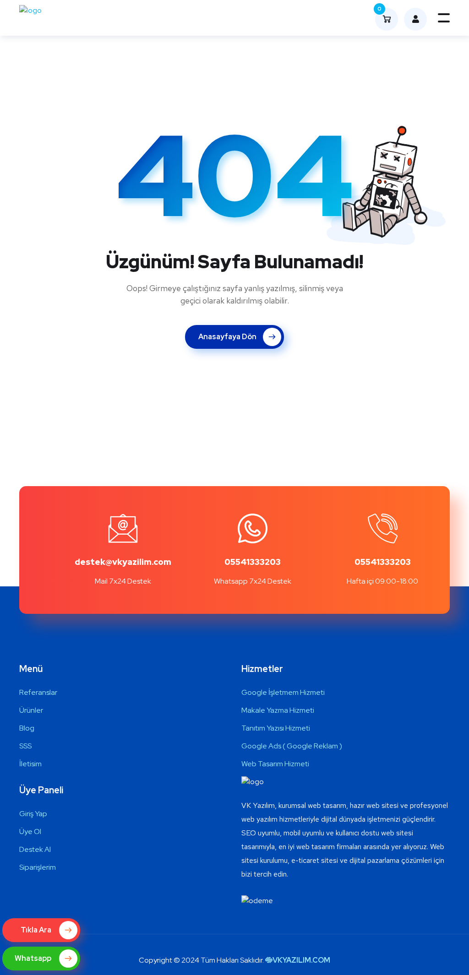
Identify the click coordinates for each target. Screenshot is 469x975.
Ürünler (31, 710)
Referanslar (38, 692)
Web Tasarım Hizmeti (275, 764)
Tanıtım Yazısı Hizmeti (275, 728)
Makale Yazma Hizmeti (277, 710)
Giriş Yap (33, 813)
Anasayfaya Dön (227, 336)
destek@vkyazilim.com (123, 562)
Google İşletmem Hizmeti (283, 692)
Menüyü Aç (444, 18)
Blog (26, 728)
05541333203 (252, 562)
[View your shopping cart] (413, 19)
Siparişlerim (37, 867)
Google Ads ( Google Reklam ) (291, 746)
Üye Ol (30, 831)
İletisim (30, 764)
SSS (25, 746)
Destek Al (35, 849)
